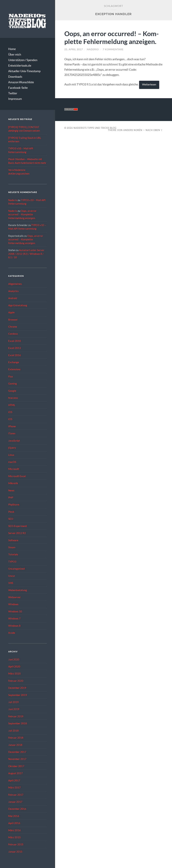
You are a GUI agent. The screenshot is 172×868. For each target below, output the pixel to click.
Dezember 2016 (17, 808)
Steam (11, 547)
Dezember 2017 (17, 751)
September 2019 (17, 694)
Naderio (12, 200)
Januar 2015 (15, 851)
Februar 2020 (15, 680)
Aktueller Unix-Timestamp (24, 71)
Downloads (15, 76)
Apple (11, 312)
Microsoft (13, 468)
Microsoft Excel (17, 476)
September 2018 (17, 723)
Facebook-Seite (18, 87)
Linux (11, 454)
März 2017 (14, 787)
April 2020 (14, 666)
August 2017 (15, 773)
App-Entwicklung (17, 305)
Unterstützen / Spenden (22, 60)
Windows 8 (14, 625)
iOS (10, 412)
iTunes (11, 433)
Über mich (14, 54)
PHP (10, 497)
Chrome (12, 326)
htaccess (13, 397)
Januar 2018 (15, 744)
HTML (11, 404)
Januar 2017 (15, 801)
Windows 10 (15, 611)
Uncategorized (16, 568)
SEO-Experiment (17, 525)
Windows (13, 604)
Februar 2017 (15, 794)
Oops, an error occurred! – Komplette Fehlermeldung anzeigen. (22, 214)
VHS (10, 582)
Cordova (13, 333)
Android (12, 298)
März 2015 (14, 837)
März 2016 (14, 830)
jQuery (12, 447)
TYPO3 (12, 561)
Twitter (12, 93)
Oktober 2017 (16, 766)
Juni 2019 (13, 709)
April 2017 (14, 780)
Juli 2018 (13, 730)
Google (12, 390)
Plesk (11, 511)
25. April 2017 (73, 49)
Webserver (14, 597)
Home (12, 49)
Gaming (12, 383)
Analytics (13, 291)
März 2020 (14, 673)
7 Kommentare (113, 49)
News (11, 490)
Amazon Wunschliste (21, 82)
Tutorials (13, 554)
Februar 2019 (15, 716)
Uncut (11, 575)
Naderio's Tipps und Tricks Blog (95, 128)
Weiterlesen (149, 84)
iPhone (12, 426)
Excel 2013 (14, 347)
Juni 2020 (13, 659)
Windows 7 (14, 618)
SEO (10, 518)
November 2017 (17, 758)
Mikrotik (13, 483)
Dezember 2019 (17, 687)
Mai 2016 (13, 815)
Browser (13, 319)
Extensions (14, 369)
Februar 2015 (15, 844)
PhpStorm (13, 504)
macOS (12, 461)
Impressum (15, 99)
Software (13, 540)
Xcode (11, 632)
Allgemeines (15, 283)
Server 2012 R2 (17, 533)
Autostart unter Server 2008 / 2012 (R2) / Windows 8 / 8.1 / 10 (26, 254)
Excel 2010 (14, 340)
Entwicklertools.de (19, 65)
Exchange (13, 362)
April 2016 (14, 823)
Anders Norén (132, 130)
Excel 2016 (14, 355)
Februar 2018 (15, 737)
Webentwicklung (17, 590)
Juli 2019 (13, 702)
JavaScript (14, 440)
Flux (10, 376)
